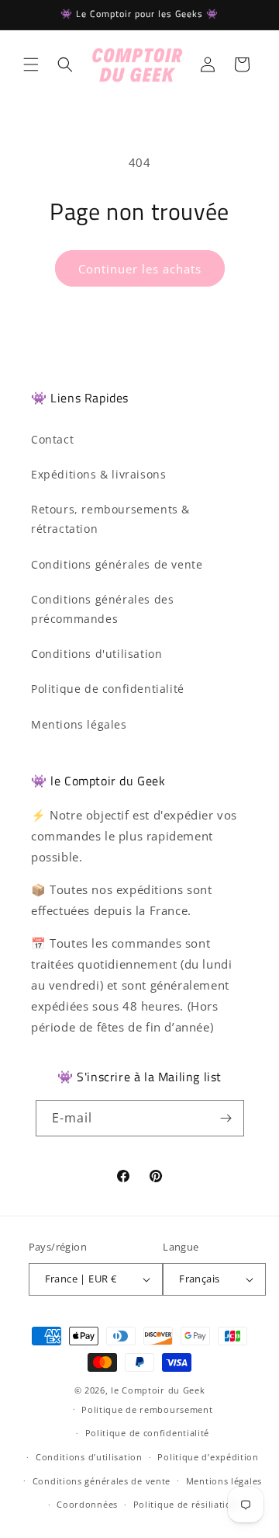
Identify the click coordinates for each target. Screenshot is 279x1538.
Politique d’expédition (207, 1457)
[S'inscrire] (226, 1118)
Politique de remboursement (146, 1409)
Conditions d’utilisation (89, 1457)
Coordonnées (87, 1504)
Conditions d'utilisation (96, 653)
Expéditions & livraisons (98, 474)
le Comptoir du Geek (158, 1390)
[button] (31, 64)
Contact (52, 439)
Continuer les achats (140, 269)
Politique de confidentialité (107, 688)
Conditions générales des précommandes (102, 609)
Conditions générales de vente (116, 564)
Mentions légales (79, 724)
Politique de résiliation (185, 1504)
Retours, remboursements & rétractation (110, 519)
